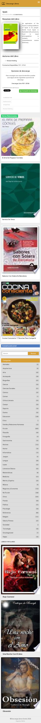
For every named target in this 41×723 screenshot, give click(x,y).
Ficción (5, 428)
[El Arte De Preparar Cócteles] (20, 137)
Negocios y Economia (10, 489)
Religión (5, 517)
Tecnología (6, 529)
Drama (5, 412)
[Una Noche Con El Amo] (20, 652)
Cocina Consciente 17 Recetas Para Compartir (19, 338)
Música (5, 485)
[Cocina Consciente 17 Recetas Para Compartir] (20, 309)
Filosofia (6, 432)
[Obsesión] (20, 709)
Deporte (5, 408)
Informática (7, 452)
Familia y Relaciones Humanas (13, 424)
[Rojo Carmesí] (20, 595)
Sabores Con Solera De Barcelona (14, 276)
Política (5, 505)
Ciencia (5, 384)
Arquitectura (7, 368)
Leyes (5, 464)
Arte (4, 372)
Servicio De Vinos (8, 219)
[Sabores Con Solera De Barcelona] (20, 250)
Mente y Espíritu (8, 481)
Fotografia (6, 436)
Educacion (6, 416)
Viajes (5, 537)
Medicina (6, 477)
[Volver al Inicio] (11, 3)
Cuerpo (5, 404)
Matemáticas (7, 473)
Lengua (5, 460)
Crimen (5, 396)
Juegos (5, 456)
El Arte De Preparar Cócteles (12, 158)
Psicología (6, 509)
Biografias (6, 380)
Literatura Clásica (9, 469)
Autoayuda (6, 376)
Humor (5, 448)
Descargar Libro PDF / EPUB (20, 83)
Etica (4, 420)
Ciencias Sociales (9, 388)
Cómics (5, 392)
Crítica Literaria (8, 400)
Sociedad (6, 525)
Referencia (6, 513)
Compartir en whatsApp (29, 91)
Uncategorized (8, 533)
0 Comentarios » (18, 14)
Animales (6, 364)
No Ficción (6, 493)
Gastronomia (7, 101)
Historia (5, 444)
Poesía (5, 501)
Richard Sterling (12, 61)
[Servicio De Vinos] (20, 190)
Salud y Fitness (8, 521)
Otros (5, 497)
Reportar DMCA (20, 721)
